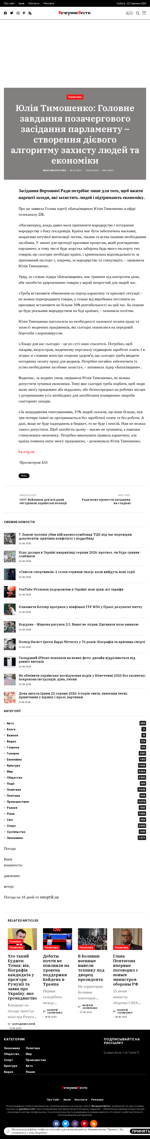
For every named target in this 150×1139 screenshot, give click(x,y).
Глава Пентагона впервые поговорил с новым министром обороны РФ (125, 970)
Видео (76, 741)
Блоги (76, 729)
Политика (75, 96)
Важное (76, 735)
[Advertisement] (75, 49)
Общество (76, 777)
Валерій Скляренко (54, 1011)
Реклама (97, 1099)
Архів (67, 1099)
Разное (76, 807)
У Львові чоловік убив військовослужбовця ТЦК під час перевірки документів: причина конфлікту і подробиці (75, 536)
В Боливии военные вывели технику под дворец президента (91, 967)
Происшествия (76, 801)
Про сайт (53, 1099)
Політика (76, 795)
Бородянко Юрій (23, 1024)
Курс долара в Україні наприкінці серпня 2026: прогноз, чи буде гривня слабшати (79, 554)
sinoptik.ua (49, 897)
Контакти (81, 1099)
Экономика (76, 837)
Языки (30, 1071)
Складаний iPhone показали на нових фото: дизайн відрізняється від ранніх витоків (77, 659)
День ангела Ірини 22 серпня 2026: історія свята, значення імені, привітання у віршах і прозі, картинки (73, 695)
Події (76, 783)
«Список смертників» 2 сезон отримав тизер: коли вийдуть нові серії (77, 572)
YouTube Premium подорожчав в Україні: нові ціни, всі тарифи (71, 589)
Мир (76, 771)
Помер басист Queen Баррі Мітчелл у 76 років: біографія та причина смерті (82, 642)
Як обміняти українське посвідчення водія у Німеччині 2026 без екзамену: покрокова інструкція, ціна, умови (82, 677)
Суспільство (76, 831)
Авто (76, 723)
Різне (76, 813)
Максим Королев (54, 170)
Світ (76, 819)
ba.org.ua (26, 452)
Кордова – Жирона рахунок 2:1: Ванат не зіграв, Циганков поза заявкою (78, 624)
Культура (76, 765)
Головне (76, 753)
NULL (24, 475)
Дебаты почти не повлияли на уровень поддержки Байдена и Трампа (56, 970)
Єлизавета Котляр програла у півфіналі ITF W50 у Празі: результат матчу (80, 607)
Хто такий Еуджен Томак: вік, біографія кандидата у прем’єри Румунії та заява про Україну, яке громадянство (22, 977)
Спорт (76, 825)
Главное (76, 747)
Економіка (76, 759)
